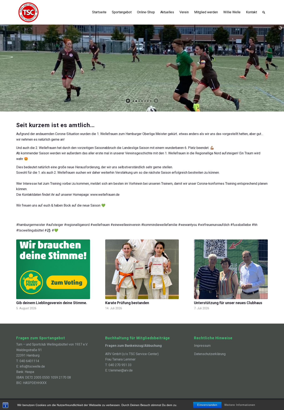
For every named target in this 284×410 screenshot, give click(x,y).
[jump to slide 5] (144, 101)
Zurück (22, 267)
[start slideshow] (128, 101)
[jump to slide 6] (147, 101)
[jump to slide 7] (150, 101)
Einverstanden (207, 404)
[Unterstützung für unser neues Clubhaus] (231, 269)
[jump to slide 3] (139, 101)
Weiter (261, 267)
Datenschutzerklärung (210, 354)
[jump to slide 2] (136, 101)
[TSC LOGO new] (28, 12)
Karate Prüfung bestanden (127, 303)
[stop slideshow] (156, 101)
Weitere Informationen (239, 404)
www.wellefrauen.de (105, 195)
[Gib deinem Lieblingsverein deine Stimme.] (53, 269)
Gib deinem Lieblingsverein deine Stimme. (51, 303)
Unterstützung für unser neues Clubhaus (228, 303)
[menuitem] (99, 12)
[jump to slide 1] (133, 101)
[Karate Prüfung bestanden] (142, 269)
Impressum (202, 346)
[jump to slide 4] (142, 101)
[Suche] (264, 12)
